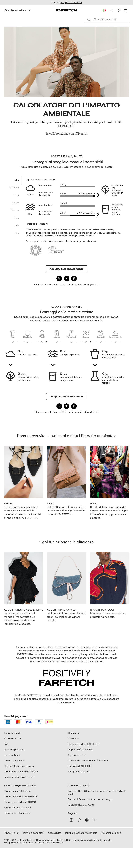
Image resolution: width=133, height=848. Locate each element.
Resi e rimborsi (12, 755)
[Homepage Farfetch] (66, 10)
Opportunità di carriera (80, 749)
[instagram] (71, 820)
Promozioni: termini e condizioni (21, 771)
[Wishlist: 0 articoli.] (118, 10)
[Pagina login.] (111, 10)
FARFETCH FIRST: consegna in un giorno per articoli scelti (96, 793)
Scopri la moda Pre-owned (66, 396)
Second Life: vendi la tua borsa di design (90, 799)
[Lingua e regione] (104, 10)
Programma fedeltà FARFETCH (20, 796)
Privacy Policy (11, 832)
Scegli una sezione (15, 10)
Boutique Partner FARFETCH (83, 744)
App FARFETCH (76, 755)
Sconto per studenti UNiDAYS (20, 802)
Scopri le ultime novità (71, 2)
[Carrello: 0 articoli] (125, 10)
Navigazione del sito (78, 771)
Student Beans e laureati (17, 807)
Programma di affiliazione (17, 791)
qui (100, 661)
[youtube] (94, 820)
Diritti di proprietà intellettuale (81, 832)
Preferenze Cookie (111, 832)
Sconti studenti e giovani (17, 813)
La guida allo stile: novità (81, 804)
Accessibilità (54, 832)
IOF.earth (85, 647)
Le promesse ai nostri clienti (19, 777)
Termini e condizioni (33, 832)
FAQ (6, 744)
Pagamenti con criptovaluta (19, 766)
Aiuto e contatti (12, 738)
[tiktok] (79, 820)
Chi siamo (73, 738)
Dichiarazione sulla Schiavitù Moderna (88, 760)
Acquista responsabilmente (66, 268)
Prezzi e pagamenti (14, 760)
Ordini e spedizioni (14, 749)
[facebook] (87, 820)
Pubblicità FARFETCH (79, 766)
